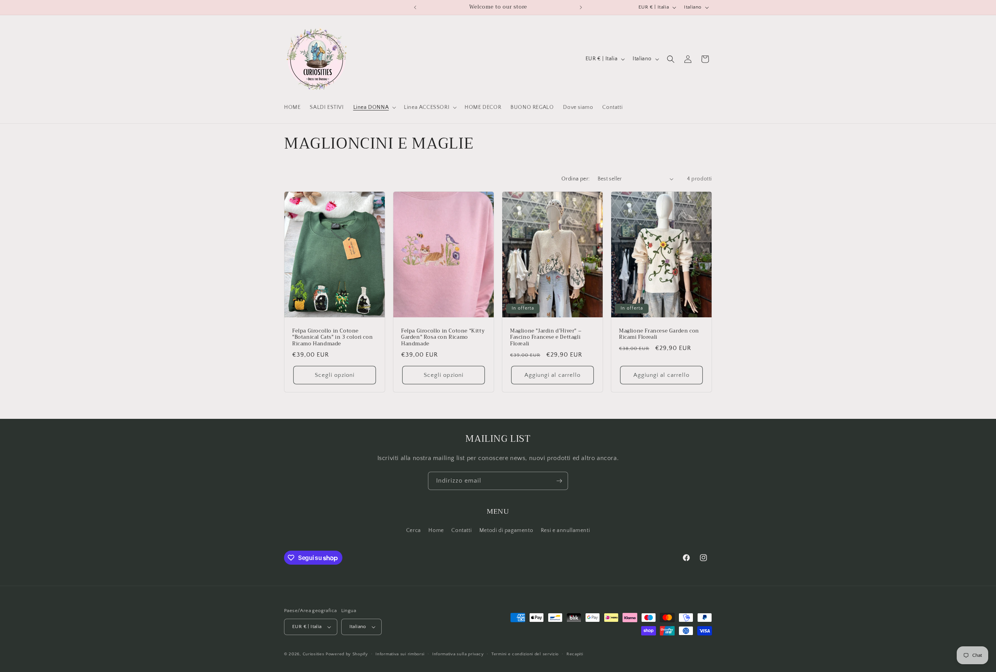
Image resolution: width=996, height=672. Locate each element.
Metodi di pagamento (506, 530)
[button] (374, 107)
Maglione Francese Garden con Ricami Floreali (659, 334)
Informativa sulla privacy (458, 654)
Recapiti (574, 654)
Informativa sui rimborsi (399, 654)
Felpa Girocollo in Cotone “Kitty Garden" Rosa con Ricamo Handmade (442, 337)
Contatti (461, 530)
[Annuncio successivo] (580, 7)
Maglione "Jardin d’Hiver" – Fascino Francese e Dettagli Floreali (545, 337)
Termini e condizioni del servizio (525, 654)
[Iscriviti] (559, 481)
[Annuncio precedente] (415, 7)
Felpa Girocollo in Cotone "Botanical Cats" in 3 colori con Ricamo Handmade (332, 337)
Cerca (413, 530)
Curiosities (313, 654)
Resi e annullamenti (565, 530)
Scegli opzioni (334, 374)
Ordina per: (575, 179)
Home (436, 530)
